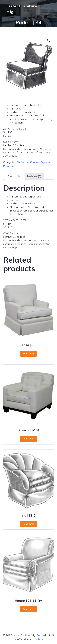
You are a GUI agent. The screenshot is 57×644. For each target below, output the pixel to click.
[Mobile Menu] (48, 9)
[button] (48, 40)
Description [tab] (15, 176)
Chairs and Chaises (28, 162)
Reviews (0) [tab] (34, 176)
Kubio (41, 639)
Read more (28, 353)
